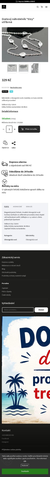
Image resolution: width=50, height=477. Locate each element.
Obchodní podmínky (9, 272)
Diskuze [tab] (29, 206)
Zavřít (42, 152)
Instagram (5, 442)
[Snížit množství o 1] (3, 129)
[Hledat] (37, 7)
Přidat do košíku (31, 129)
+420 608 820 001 (8, 435)
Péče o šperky (7, 291)
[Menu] (46, 6)
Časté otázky (6, 295)
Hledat (41, 309)
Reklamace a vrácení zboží (11, 265)
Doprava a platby (8, 262)
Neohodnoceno (16, 87)
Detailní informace (10, 111)
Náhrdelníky (30, 235)
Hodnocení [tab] (17, 206)
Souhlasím (25, 471)
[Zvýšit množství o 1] (15, 129)
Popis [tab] (6, 206)
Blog (3, 269)
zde (25, 461)
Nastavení (25, 465)
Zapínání (5, 288)
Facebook (5, 438)
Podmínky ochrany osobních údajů (14, 276)
